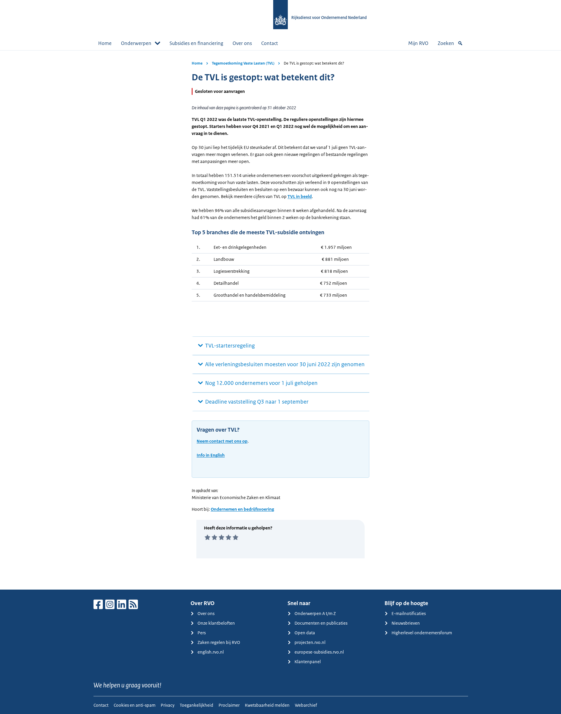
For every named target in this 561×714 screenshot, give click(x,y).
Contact (269, 43)
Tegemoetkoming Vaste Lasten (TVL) (243, 63)
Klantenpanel (308, 661)
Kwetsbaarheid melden (267, 705)
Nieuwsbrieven (406, 623)
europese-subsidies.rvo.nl (319, 652)
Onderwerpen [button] (136, 43)
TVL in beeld (300, 196)
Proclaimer (229, 705)
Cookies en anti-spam (134, 705)
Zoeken (446, 43)
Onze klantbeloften (216, 623)
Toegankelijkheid (196, 705)
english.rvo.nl (211, 652)
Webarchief (306, 705)
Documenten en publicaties (321, 623)
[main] (280, 320)
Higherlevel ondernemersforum (422, 632)
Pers (202, 632)
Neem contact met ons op (222, 441)
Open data (305, 632)
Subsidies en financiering (196, 43)
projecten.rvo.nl (310, 642)
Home (105, 43)
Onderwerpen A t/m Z (315, 613)
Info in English (211, 455)
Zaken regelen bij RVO (219, 642)
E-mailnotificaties (409, 613)
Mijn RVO (418, 43)
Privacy (167, 705)
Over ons (242, 43)
